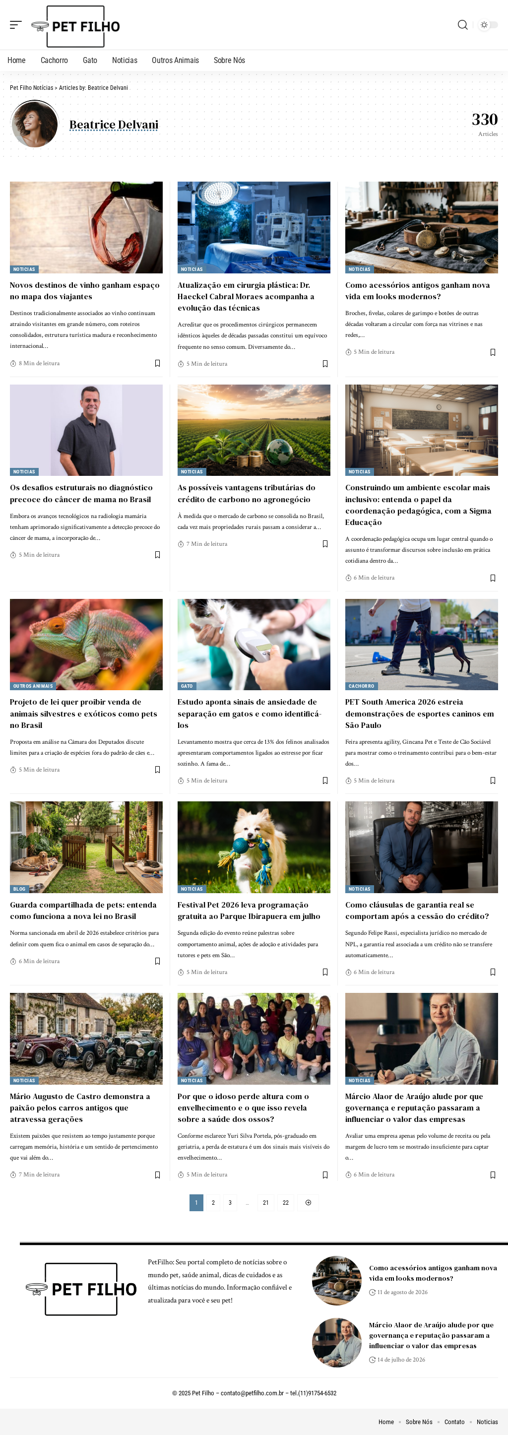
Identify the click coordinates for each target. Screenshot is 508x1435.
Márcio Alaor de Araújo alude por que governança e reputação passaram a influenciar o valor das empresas (414, 1107)
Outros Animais (33, 686)
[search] (462, 24)
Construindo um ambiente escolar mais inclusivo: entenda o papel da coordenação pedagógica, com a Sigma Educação (418, 504)
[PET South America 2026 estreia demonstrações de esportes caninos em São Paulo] (421, 645)
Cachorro (362, 686)
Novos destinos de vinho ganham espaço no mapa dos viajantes (85, 290)
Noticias (24, 269)
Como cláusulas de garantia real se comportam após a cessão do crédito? (417, 910)
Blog (19, 889)
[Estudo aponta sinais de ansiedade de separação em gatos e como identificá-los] (254, 645)
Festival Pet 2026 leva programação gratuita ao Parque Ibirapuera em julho (249, 910)
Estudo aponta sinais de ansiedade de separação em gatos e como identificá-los (249, 713)
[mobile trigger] (18, 25)
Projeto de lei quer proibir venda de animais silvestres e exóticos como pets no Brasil (83, 713)
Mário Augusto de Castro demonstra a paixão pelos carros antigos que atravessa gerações (80, 1107)
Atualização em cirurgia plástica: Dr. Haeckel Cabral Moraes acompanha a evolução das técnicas (246, 296)
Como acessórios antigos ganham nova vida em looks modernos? (417, 290)
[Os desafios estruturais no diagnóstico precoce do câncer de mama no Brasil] (86, 430)
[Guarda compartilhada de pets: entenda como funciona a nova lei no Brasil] (86, 847)
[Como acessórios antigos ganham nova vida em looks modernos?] (421, 227)
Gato (187, 686)
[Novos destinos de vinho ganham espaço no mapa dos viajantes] (86, 227)
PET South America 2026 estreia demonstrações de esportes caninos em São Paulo (419, 713)
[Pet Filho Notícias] (74, 25)
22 (286, 1202)
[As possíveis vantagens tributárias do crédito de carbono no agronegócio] (254, 430)
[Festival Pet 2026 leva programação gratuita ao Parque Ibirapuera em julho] (254, 847)
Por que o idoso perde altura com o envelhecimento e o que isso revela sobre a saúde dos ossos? (243, 1107)
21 (266, 1202)
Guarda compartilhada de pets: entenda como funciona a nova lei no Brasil (83, 910)
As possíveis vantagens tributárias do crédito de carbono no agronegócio (247, 493)
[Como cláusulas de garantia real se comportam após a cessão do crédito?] (421, 847)
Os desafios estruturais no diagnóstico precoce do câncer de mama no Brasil (81, 493)
